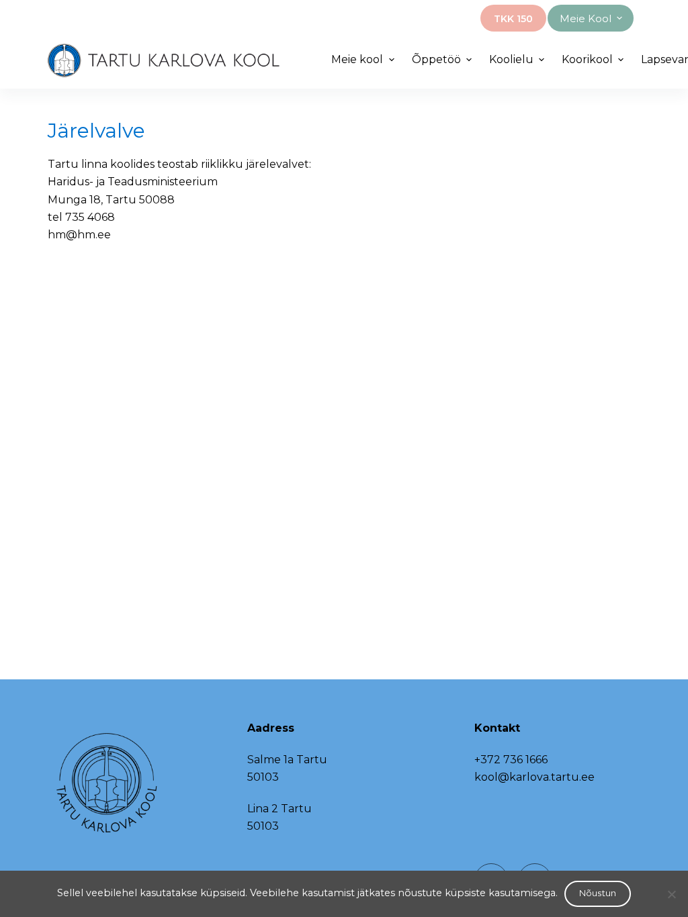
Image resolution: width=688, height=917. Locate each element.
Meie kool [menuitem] (585, 18)
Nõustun (598, 892)
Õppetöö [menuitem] (436, 59)
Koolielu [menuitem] (511, 59)
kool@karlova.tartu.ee (534, 777)
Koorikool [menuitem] (587, 59)
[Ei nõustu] (671, 894)
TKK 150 (513, 19)
